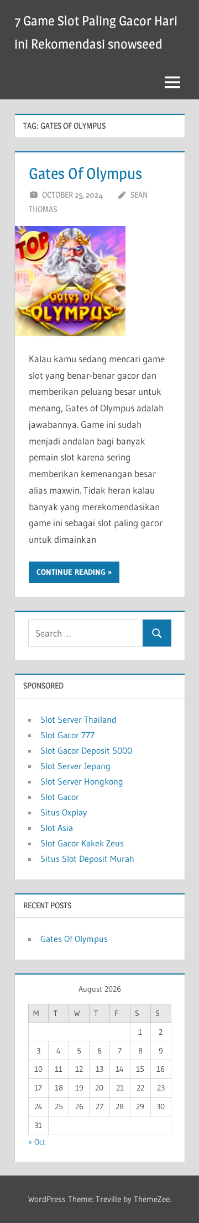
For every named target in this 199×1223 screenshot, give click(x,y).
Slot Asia (56, 827)
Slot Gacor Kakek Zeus (82, 843)
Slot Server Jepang (75, 765)
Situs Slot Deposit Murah (87, 858)
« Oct (36, 1142)
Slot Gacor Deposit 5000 (86, 750)
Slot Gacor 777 (67, 734)
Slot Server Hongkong (81, 781)
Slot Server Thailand (78, 719)
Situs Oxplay (63, 812)
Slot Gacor (59, 796)
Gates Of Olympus (85, 173)
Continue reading (71, 572)
